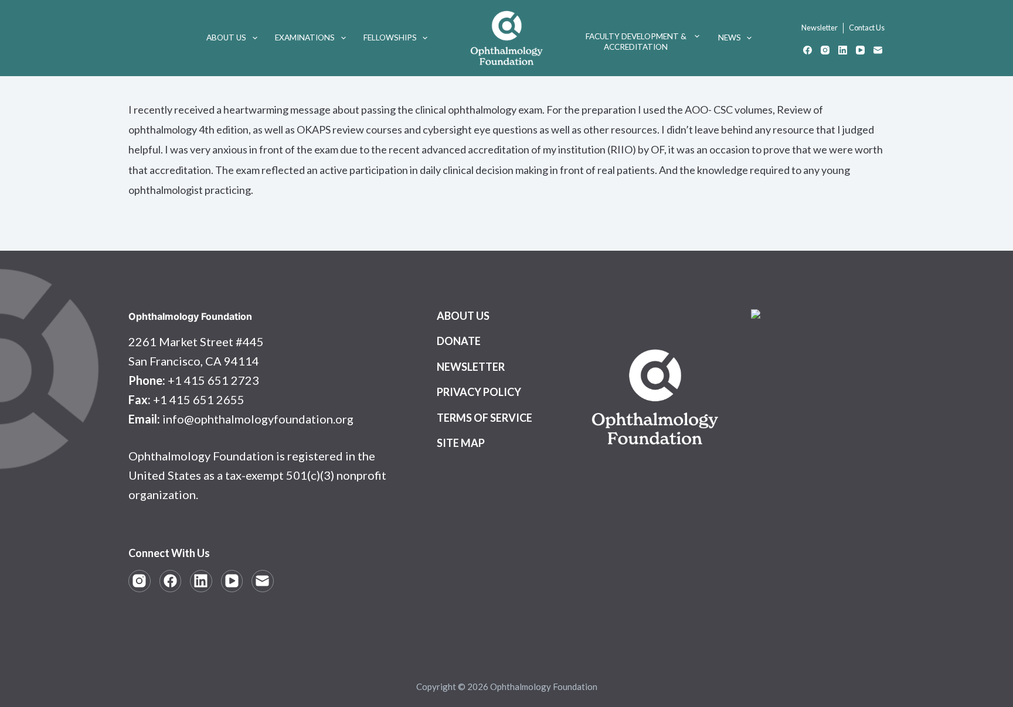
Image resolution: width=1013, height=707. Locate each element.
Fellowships (390, 37)
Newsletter (819, 27)
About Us (226, 37)
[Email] (877, 50)
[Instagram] (825, 50)
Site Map (461, 442)
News (729, 37)
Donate (459, 340)
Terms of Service (484, 417)
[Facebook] (807, 50)
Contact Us (867, 27)
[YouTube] (860, 50)
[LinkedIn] (842, 50)
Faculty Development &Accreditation (636, 42)
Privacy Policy (479, 391)
